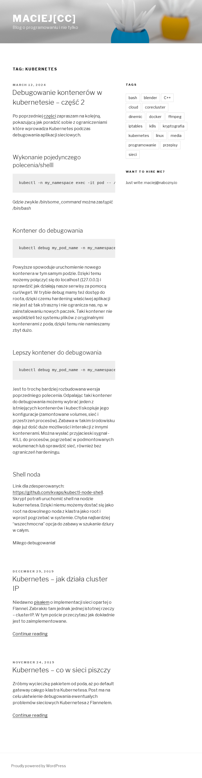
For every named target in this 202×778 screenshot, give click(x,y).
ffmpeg (174, 116)
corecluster (155, 107)
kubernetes (139, 135)
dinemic (135, 116)
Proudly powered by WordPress (38, 766)
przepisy (170, 145)
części (50, 116)
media (176, 135)
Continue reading (30, 633)
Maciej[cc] (44, 18)
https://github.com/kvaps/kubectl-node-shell (58, 492)
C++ (167, 97)
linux (160, 135)
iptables (136, 126)
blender (150, 97)
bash (133, 97)
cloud (133, 107)
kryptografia (173, 126)
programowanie (142, 145)
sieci (133, 154)
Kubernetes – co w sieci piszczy (61, 670)
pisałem (41, 602)
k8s (152, 126)
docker (155, 116)
